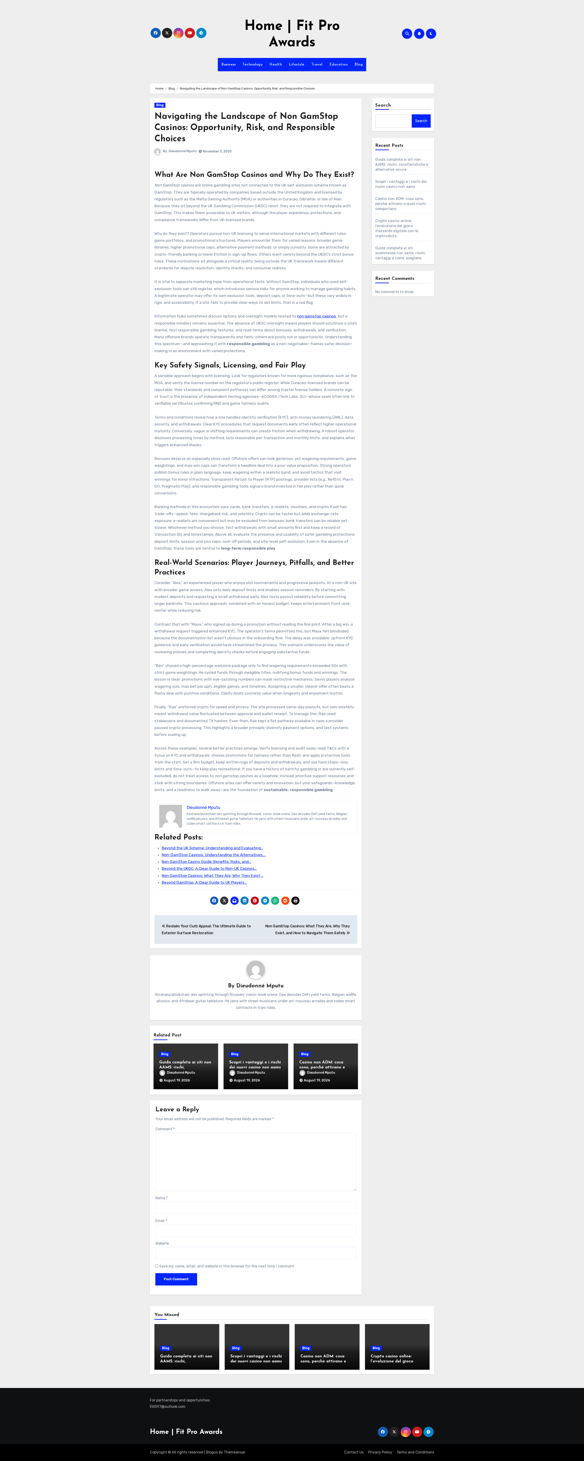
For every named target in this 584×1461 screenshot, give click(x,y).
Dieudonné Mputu (183, 151)
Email (161, 1221)
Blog (359, 64)
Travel (317, 64)
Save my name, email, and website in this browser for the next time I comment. (227, 1266)
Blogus (212, 1452)
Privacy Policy (380, 1452)
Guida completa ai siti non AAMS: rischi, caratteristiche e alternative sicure (401, 164)
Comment (165, 1129)
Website (162, 1243)
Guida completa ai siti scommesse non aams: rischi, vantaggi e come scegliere (400, 253)
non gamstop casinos (316, 316)
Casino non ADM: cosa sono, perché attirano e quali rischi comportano (322, 1067)
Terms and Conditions (415, 1452)
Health (275, 64)
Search (383, 105)
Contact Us (354, 1452)
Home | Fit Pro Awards (186, 1432)
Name (161, 1198)
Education (338, 64)
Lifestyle (297, 64)
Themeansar (234, 1452)
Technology (252, 64)
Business (228, 64)
